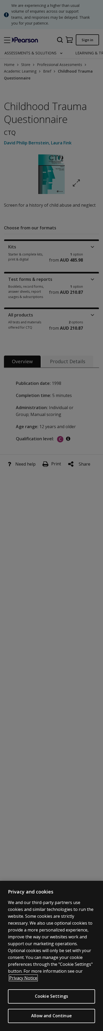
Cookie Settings (51, 996)
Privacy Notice (23, 978)
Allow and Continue (51, 1016)
